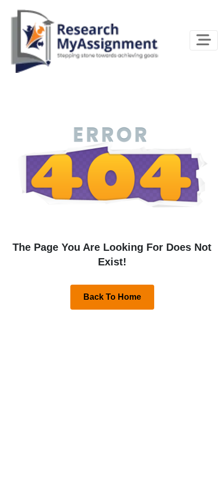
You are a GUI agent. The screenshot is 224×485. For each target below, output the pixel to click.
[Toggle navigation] (204, 40)
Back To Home (112, 296)
